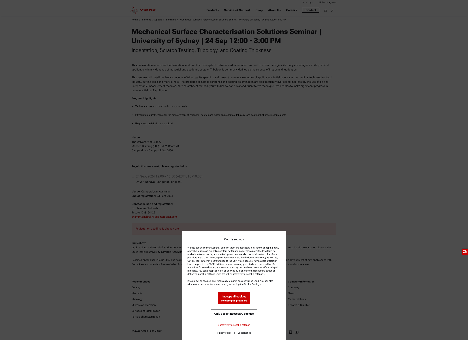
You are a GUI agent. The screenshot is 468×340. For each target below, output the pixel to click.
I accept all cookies (234, 298)
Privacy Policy (224, 332)
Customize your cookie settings (234, 325)
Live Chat (465, 252)
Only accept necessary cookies (234, 313)
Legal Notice (244, 332)
